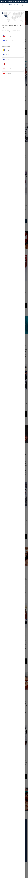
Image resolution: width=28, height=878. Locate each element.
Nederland (8, 68)
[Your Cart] (25, 5)
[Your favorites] (22, 5)
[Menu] (2, 5)
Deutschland (8, 73)
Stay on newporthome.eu (11, 40)
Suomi (7, 54)
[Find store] (25, 9)
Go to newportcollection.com (12, 36)
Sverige (7, 50)
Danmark (8, 64)
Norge (7, 59)
